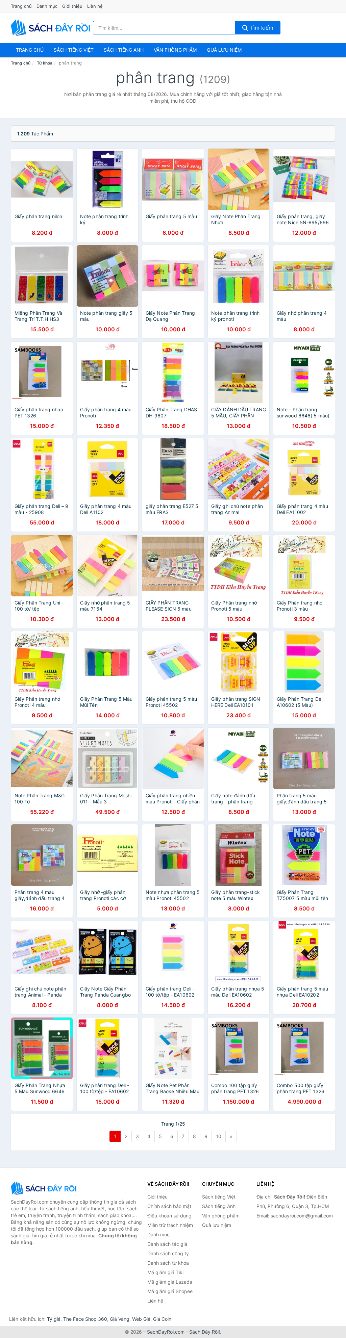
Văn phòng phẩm (175, 50)
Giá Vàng (119, 1319)
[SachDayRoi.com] (52, 27)
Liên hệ (95, 6)
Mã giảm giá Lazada (169, 1282)
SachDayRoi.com (165, 1332)
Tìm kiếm (260, 27)
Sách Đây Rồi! (204, 1332)
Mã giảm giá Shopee (170, 1291)
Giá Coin (162, 1319)
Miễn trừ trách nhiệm (170, 1225)
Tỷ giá (53, 1319)
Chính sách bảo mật (169, 1206)
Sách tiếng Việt (219, 1197)
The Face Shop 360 (85, 1319)
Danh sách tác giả (167, 1244)
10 (218, 1136)
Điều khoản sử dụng (169, 1215)
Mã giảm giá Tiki (165, 1272)
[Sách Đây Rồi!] (44, 1188)
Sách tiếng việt (74, 50)
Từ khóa (44, 63)
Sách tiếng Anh (219, 1206)
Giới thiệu (72, 6)
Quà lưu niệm (224, 50)
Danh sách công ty (168, 1253)
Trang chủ (21, 6)
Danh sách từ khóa (168, 1263)
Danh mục (46, 6)
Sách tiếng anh (124, 50)
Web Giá (141, 1319)
